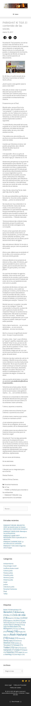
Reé (6, 635)
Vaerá (23, 648)
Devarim (12, 618)
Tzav (17, 647)
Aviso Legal (8, 685)
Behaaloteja (15, 610)
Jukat (12, 622)
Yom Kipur (20, 654)
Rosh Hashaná (15, 636)
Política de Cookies (15, 687)
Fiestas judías (8, 573)
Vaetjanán (9, 650)
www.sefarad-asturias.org (9, 693)
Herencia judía (8, 577)
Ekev (20, 618)
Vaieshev (12, 652)
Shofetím (17, 643)
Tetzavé (18, 645)
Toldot (8, 647)
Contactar (22, 693)
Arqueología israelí (10, 566)
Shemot (8, 643)
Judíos (5, 584)
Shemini (18, 641)
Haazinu (11, 621)
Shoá (5, 591)
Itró (19, 620)
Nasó (18, 629)
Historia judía (8, 580)
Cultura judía (8, 571)
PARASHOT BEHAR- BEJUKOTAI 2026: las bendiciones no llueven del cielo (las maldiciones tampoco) (15, 527)
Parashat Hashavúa (11, 484)
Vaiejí (19, 650)
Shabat (13, 638)
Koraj (19, 624)
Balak (6, 610)
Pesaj (12, 631)
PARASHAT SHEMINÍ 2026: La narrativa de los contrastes (13, 542)
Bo (9, 615)
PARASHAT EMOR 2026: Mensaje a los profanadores (15, 532)
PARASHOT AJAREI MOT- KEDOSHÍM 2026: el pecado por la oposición (15, 537)
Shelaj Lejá (9, 640)
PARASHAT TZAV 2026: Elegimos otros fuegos (14, 547)
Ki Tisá (7, 487)
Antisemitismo (8, 564)
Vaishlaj (9, 654)
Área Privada (15, 701)
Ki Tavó (18, 622)
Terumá (8, 645)
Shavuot (22, 638)
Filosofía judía (8, 575)
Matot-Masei (15, 627)
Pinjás (21, 632)
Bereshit (9, 612)
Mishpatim (9, 628)
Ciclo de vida (14, 616)
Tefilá (5, 594)
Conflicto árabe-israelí (11, 568)
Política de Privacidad (20, 685)
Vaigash (21, 652)
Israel (5, 582)
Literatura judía (8, 587)
